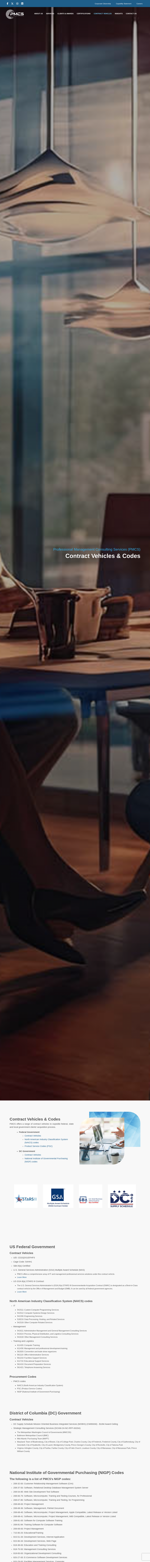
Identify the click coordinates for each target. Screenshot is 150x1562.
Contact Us (131, 14)
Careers (139, 4)
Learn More (22, 1277)
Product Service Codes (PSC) (38, 1146)
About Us (38, 14)
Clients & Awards (65, 14)
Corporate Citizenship (103, 4)
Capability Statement (123, 4)
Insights (119, 14)
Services (50, 14)
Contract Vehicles (103, 14)
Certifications (83, 14)
